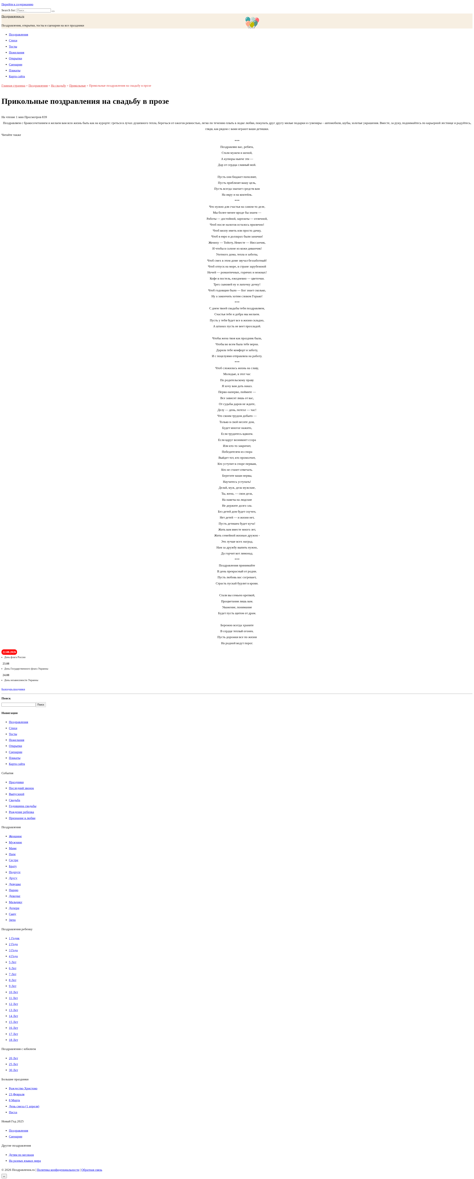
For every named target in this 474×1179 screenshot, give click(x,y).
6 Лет (12, 968)
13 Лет (13, 1010)
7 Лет (12, 974)
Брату (13, 866)
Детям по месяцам (21, 1155)
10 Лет (13, 992)
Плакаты (14, 70)
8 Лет (12, 980)
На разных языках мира (25, 1161)
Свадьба (14, 800)
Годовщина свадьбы (22, 806)
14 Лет (13, 1016)
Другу (13, 878)
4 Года (13, 956)
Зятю (12, 920)
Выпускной (16, 794)
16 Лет (13, 1028)
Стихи (13, 40)
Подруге (15, 872)
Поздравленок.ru (12, 16)
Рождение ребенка (21, 812)
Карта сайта (17, 76)
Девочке (14, 896)
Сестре (13, 860)
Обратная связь (91, 1170)
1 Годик (14, 938)
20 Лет (13, 1058)
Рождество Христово (23, 1088)
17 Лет (13, 1034)
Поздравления (18, 34)
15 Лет (13, 1022)
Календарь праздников (13, 689)
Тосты (13, 46)
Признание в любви (22, 818)
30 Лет (13, 1070)
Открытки (15, 58)
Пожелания (16, 52)
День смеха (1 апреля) (24, 1106)
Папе (12, 854)
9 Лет (12, 986)
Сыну (12, 914)
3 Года (13, 950)
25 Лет (13, 1064)
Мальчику (15, 902)
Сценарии (15, 64)
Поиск (6, 698)
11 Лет (13, 998)
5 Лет (12, 962)
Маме (13, 848)
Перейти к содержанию (17, 4)
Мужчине (15, 842)
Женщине (15, 836)
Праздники (16, 782)
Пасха (13, 1112)
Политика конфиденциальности (58, 1170)
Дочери (14, 908)
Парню (13, 890)
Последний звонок (21, 788)
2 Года (13, 944)
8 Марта (14, 1100)
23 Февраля (16, 1094)
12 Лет (13, 1004)
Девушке (15, 884)
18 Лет (13, 1040)
